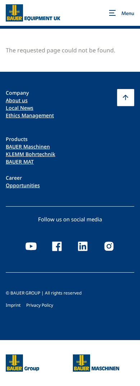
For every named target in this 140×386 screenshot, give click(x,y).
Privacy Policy (39, 305)
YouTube (31, 246)
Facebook (57, 246)
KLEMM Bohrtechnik (30, 154)
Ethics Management (30, 115)
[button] (125, 97)
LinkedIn (82, 246)
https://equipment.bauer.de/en (96, 359)
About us (17, 100)
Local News (19, 107)
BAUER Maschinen (28, 146)
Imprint (13, 305)
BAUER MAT (20, 161)
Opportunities (23, 185)
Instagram (108, 246)
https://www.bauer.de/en (22, 359)
